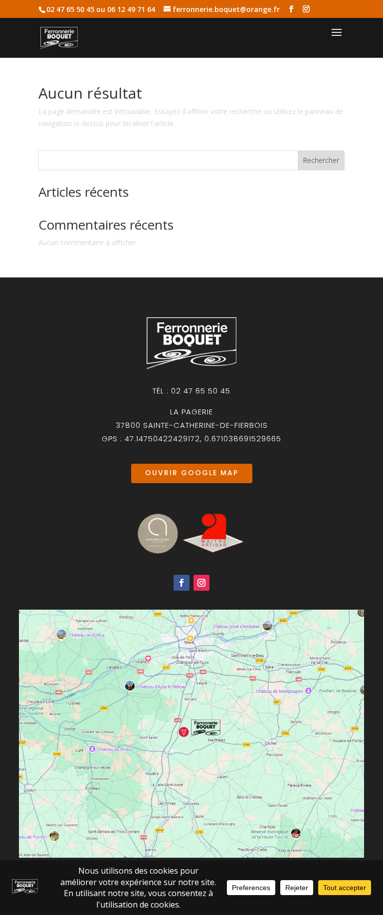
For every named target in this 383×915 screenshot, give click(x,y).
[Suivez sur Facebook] (182, 583)
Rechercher (321, 160)
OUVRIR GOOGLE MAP (191, 473)
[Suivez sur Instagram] (201, 583)
